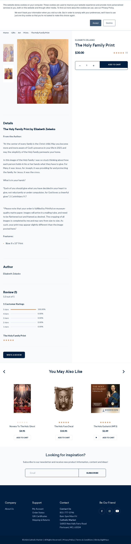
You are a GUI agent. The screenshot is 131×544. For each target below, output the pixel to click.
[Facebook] (102, 511)
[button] (96, 437)
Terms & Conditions (84, 540)
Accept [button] (96, 23)
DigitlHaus (104, 540)
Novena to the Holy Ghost (22, 426)
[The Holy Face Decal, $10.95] (63, 398)
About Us (9, 509)
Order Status (38, 512)
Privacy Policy (68, 540)
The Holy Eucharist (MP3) (105, 426)
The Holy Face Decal (63, 426)
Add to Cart (114, 64)
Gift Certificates (39, 516)
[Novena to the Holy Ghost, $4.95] (22, 398)
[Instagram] (109, 511)
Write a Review (14, 355)
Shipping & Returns (41, 520)
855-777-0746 (67, 512)
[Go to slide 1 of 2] (4, 371)
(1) (126, 53)
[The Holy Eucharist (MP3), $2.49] (105, 398)
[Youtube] (117, 511)
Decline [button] (109, 23)
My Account (37, 509)
